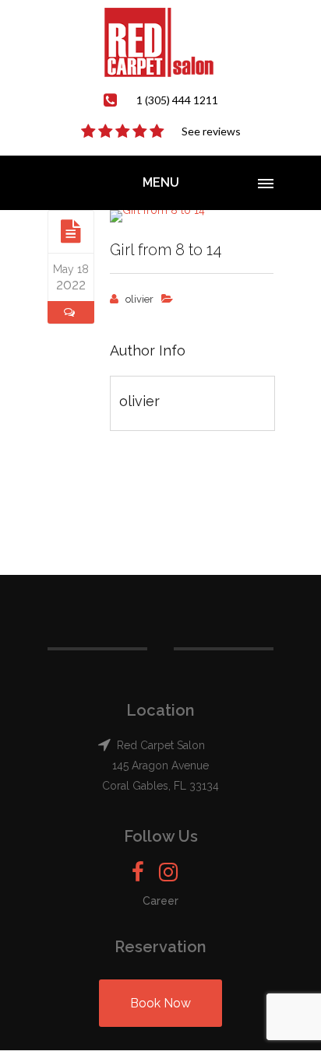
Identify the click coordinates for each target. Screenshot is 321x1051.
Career (160, 901)
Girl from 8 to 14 (165, 249)
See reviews (211, 131)
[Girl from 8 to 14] (71, 231)
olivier (139, 299)
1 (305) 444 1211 (177, 100)
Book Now (160, 1003)
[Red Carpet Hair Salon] (160, 42)
